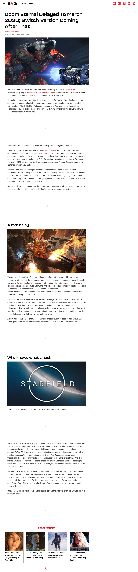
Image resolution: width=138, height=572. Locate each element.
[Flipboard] (119, 4)
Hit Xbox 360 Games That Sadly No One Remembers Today (56, 555)
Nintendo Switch (49, 150)
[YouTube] (114, 4)
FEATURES (28, 3)
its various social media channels (41, 92)
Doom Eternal (71, 89)
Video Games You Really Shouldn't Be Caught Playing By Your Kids (13, 556)
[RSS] (134, 4)
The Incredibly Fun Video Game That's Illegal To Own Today (34, 555)
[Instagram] (124, 4)
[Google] (129, 4)
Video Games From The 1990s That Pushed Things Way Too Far (78, 556)
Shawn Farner (13, 32)
